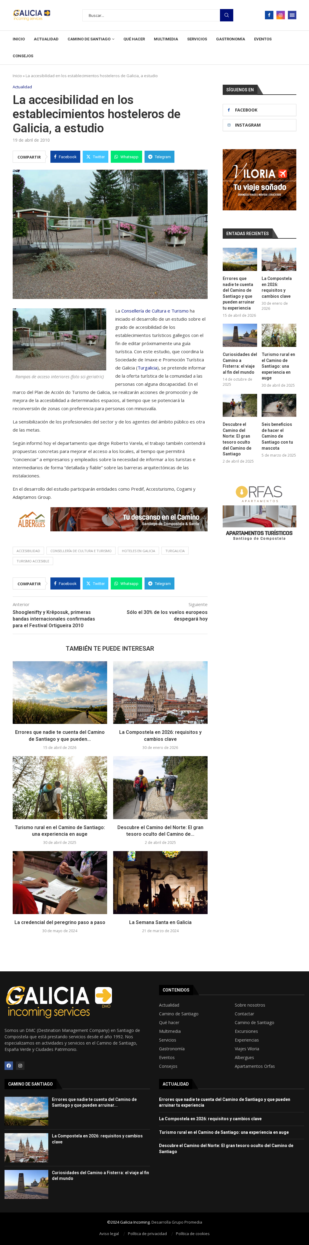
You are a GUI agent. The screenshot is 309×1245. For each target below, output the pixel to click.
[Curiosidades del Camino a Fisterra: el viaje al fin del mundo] (240, 335)
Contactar (244, 1014)
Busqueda (226, 15)
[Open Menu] (292, 15)
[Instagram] (280, 15)
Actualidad (46, 39)
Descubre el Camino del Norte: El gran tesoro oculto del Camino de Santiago (237, 439)
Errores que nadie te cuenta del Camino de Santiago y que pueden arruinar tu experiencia (239, 293)
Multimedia (166, 39)
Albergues (244, 1057)
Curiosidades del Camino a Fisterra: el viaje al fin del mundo (240, 363)
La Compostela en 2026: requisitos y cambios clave (277, 287)
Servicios (197, 39)
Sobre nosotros (250, 1005)
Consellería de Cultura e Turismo (155, 311)
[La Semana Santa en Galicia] (160, 882)
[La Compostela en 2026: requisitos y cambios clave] (160, 692)
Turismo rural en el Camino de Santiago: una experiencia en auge (278, 366)
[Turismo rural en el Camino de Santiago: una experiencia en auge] (60, 787)
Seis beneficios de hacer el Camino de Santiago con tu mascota (277, 436)
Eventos (263, 39)
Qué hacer (134, 39)
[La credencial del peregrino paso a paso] (60, 882)
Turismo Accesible (33, 561)
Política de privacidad (147, 1233)
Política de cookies (193, 1233)
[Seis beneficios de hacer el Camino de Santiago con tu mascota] (279, 405)
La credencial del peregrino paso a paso (59, 922)
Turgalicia (147, 368)
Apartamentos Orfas (255, 1066)
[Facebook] (269, 15)
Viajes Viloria (247, 1049)
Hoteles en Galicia (138, 551)
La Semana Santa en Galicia (160, 922)
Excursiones (246, 1031)
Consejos (23, 56)
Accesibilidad (28, 551)
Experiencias (247, 1040)
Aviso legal (109, 1233)
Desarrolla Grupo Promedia (176, 1222)
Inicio (19, 39)
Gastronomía (230, 39)
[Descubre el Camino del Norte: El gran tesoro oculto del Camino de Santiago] (160, 787)
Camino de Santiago (89, 39)
